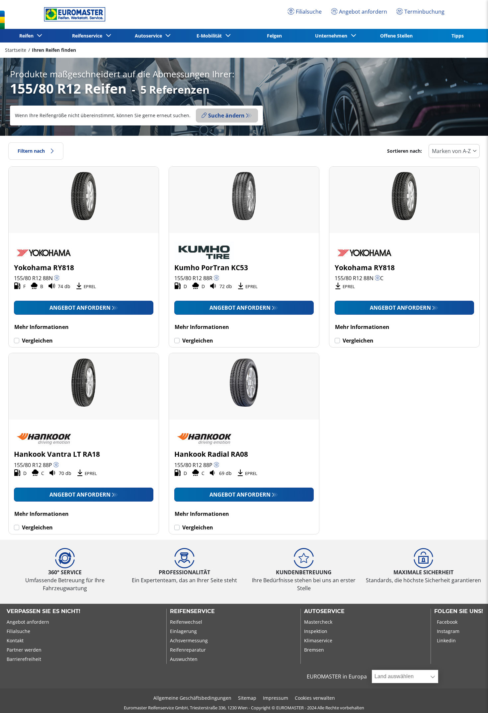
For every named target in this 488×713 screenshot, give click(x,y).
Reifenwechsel (186, 622)
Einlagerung (183, 631)
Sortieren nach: (404, 151)
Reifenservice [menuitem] (88, 36)
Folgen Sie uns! (458, 611)
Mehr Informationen (41, 327)
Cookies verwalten (315, 698)
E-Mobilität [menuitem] (210, 36)
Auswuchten (184, 659)
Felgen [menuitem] (274, 36)
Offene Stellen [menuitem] (396, 36)
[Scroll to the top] (470, 698)
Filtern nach (31, 151)
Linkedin (446, 640)
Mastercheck (318, 622)
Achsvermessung (189, 640)
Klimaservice (318, 640)
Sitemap (247, 698)
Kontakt (15, 640)
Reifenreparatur (188, 650)
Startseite (15, 50)
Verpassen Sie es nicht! (43, 611)
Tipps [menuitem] (457, 36)
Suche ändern (226, 115)
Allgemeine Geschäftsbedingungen (192, 698)
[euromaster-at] (73, 14)
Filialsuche (18, 631)
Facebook (447, 622)
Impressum (275, 698)
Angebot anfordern (80, 307)
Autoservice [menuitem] (150, 36)
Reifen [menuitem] (27, 36)
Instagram (448, 631)
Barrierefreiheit (24, 659)
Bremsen (314, 650)
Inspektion (315, 631)
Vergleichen (37, 340)
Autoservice (324, 611)
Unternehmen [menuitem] (332, 36)
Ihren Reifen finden (54, 50)
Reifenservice (192, 611)
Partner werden (24, 650)
